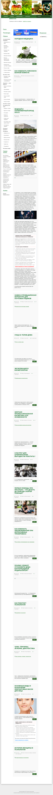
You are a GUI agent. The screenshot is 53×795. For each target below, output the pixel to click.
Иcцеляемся (34, 752)
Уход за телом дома (23, 335)
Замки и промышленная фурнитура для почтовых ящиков (25, 296)
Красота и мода (26, 115)
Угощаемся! (6, 146)
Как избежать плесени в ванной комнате (25, 71)
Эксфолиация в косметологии (22, 369)
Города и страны (7, 108)
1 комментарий (19, 753)
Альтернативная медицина (28, 573)
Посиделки (5, 131)
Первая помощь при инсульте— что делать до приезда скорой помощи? (25, 490)
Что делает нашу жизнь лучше (28, 301)
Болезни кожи (6, 53)
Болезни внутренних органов (6, 46)
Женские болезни (7, 55)
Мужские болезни (7, 62)
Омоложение (6, 89)
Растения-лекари (6, 148)
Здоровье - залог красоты (28, 420)
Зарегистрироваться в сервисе (21, 740)
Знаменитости (7, 133)
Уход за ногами (7, 99)
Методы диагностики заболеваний (6, 59)
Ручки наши (6, 93)
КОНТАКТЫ (27, 16)
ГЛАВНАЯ (6, 16)
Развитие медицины (27, 373)
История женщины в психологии (24, 748)
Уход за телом (26, 338)
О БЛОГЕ (12, 16)
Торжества (6, 144)
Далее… (34, 361)
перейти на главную (27, 21)
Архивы (4, 193)
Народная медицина (24, 39)
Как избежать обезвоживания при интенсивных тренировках (24, 531)
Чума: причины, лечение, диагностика (25, 647)
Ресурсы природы (7, 70)
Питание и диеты (7, 91)
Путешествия (6, 139)
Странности (6, 141)
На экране (6, 112)
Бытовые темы (6, 74)
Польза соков (6, 68)
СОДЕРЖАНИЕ (19, 16)
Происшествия (7, 137)
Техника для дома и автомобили (29, 75)
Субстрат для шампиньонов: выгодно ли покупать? (25, 454)
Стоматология (7, 72)
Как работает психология (20, 604)
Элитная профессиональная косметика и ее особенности (24, 414)
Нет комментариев (18, 76)
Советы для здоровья (27, 496)
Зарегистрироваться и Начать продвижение (24, 266)
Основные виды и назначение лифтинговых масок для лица (24, 688)
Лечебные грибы (26, 459)
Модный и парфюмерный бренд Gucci (24, 110)
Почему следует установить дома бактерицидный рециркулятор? (22, 568)
